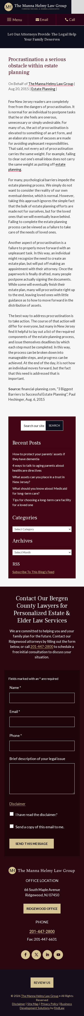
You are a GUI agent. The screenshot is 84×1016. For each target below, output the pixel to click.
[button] (14, 19)
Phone (15, 735)
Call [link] (72, 19)
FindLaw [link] (59, 1008)
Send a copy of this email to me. (39, 827)
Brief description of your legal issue (37, 758)
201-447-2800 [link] (41, 646)
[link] (35, 7)
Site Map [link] (33, 1004)
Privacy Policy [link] (49, 1004)
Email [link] (44, 19)
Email (14, 711)
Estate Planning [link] (43, 89)
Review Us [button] (42, 982)
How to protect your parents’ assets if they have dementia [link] (38, 456)
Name (15, 687)
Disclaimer (17, 804)
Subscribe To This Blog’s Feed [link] (33, 572)
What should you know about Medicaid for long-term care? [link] (39, 490)
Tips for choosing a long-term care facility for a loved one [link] (41, 502)
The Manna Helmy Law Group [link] (50, 84)
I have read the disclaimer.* (36, 814)
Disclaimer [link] (18, 1004)
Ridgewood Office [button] (42, 908)
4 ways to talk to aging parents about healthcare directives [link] (38, 467)
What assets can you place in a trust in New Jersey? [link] (38, 479)
